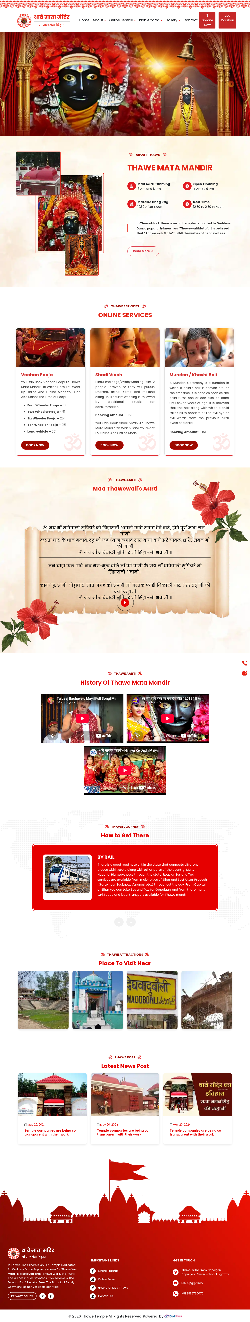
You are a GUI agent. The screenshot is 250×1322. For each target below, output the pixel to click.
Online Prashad (108, 1271)
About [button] (98, 20)
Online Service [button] (121, 20)
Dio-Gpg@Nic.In (192, 1283)
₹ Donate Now (207, 20)
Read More (141, 251)
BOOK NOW (35, 445)
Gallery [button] (171, 20)
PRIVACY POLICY (22, 1296)
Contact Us (105, 1296)
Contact (190, 20)
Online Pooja (106, 1279)
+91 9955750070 (192, 1293)
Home (84, 20)
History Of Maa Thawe (113, 1288)
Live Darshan (227, 17)
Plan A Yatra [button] (149, 20)
